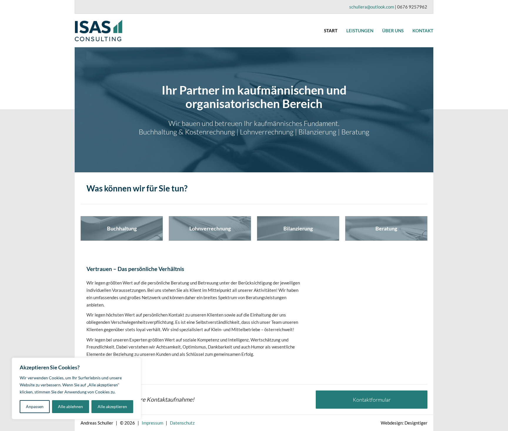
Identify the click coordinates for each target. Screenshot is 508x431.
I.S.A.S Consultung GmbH (119, 30)
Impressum (152, 422)
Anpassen (35, 406)
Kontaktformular (372, 399)
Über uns (393, 30)
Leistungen (359, 30)
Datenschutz (182, 422)
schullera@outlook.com (371, 6)
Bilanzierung (298, 228)
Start (330, 30)
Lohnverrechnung (210, 228)
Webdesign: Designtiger (404, 422)
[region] (76, 388)
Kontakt (422, 30)
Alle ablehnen (70, 406)
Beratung (386, 228)
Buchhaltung (122, 228)
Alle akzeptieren (112, 406)
